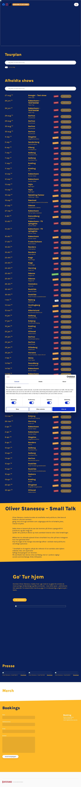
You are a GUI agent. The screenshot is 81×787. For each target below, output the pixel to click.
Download (23, 675)
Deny (17, 409)
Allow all (63, 409)
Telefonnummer (6, 721)
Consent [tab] (16, 381)
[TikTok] (10, 4)
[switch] (31, 403)
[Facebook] (3, 4)
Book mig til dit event (20, 4)
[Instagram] (7, 4)
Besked (4, 735)
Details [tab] (40, 381)
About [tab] (64, 381)
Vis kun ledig (12, 67)
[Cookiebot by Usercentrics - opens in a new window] (68, 377)
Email (3, 728)
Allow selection (40, 409)
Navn (3, 714)
